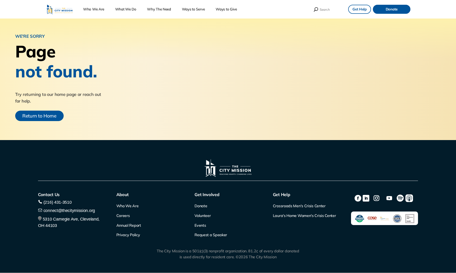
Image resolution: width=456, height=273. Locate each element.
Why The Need (159, 9)
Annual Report (128, 225)
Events (200, 225)
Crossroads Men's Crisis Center (299, 205)
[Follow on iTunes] (409, 198)
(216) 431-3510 (57, 202)
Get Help (359, 9)
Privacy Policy (128, 234)
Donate (392, 9)
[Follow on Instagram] (376, 198)
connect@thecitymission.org (69, 210)
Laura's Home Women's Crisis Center (304, 215)
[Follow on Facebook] (358, 198)
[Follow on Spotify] (400, 198)
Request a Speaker (211, 234)
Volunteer (203, 215)
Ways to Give (226, 9)
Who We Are (93, 9)
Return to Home (39, 116)
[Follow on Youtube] (389, 198)
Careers (123, 215)
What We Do (125, 9)
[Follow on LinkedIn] (366, 198)
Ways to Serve (193, 9)
